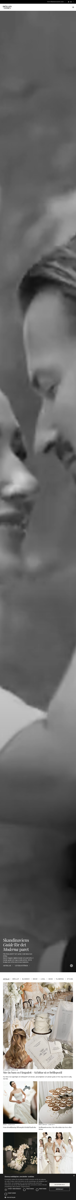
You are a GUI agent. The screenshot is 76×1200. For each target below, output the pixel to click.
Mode (51, 979)
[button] (26, 1197)
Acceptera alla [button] (60, 1184)
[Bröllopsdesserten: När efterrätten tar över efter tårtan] (56, 1106)
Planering (60, 979)
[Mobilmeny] (73, 7)
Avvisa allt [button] (59, 1189)
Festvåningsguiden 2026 (55, 1)
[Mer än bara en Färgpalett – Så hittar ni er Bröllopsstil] (38, 1031)
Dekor (35, 979)
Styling (70, 979)
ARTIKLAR (7, 966)
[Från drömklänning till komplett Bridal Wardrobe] (20, 1106)
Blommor (26, 979)
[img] (7, 7)
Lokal (43, 979)
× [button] (74, 1175)
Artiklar (6, 979)
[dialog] (38, 1187)
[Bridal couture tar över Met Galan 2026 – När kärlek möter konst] (56, 1157)
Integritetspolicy (25, 1186)
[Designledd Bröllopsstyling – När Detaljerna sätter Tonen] (20, 1157)
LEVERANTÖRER (21, 966)
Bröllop (16, 979)
